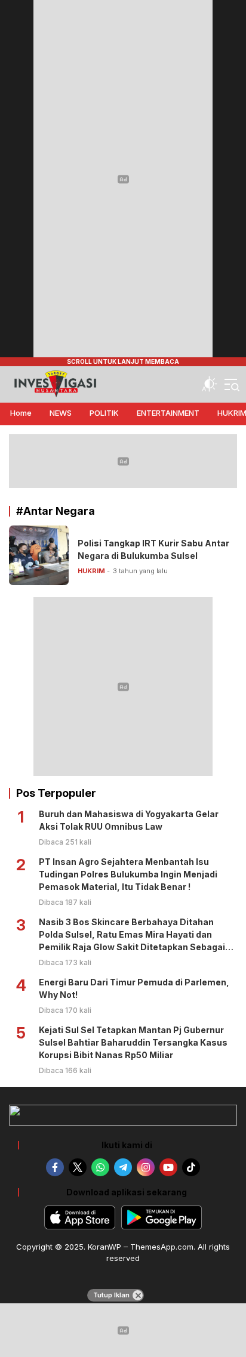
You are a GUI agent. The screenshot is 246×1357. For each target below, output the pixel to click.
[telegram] (123, 1167)
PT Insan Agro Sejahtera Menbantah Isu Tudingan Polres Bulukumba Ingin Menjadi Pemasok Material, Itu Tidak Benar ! (128, 874)
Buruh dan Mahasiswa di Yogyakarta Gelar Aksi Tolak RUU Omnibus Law (129, 820)
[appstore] (79, 1217)
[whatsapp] (100, 1167)
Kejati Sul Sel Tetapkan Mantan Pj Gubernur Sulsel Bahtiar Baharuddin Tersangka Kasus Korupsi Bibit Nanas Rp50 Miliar (133, 1042)
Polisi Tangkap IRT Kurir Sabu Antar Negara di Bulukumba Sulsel (153, 549)
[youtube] (168, 1167)
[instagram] (146, 1167)
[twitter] (78, 1167)
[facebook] (55, 1167)
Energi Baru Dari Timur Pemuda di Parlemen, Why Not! (134, 988)
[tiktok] (191, 1167)
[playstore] (161, 1217)
